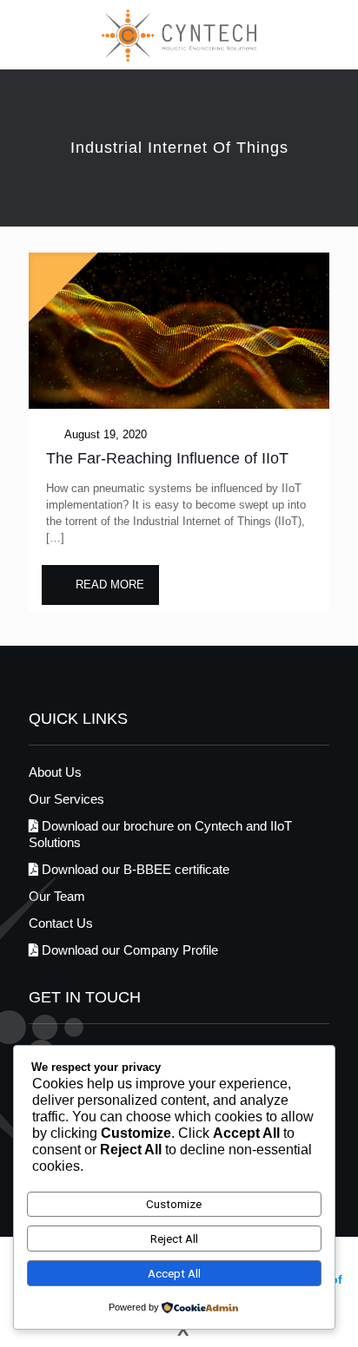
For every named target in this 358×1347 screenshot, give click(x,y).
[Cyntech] (179, 35)
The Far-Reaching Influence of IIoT (167, 458)
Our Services (66, 799)
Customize (174, 1204)
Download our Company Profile (128, 950)
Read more (110, 584)
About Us (55, 772)
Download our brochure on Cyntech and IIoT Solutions (160, 834)
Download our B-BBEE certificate (133, 869)
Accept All (174, 1273)
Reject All (174, 1238)
